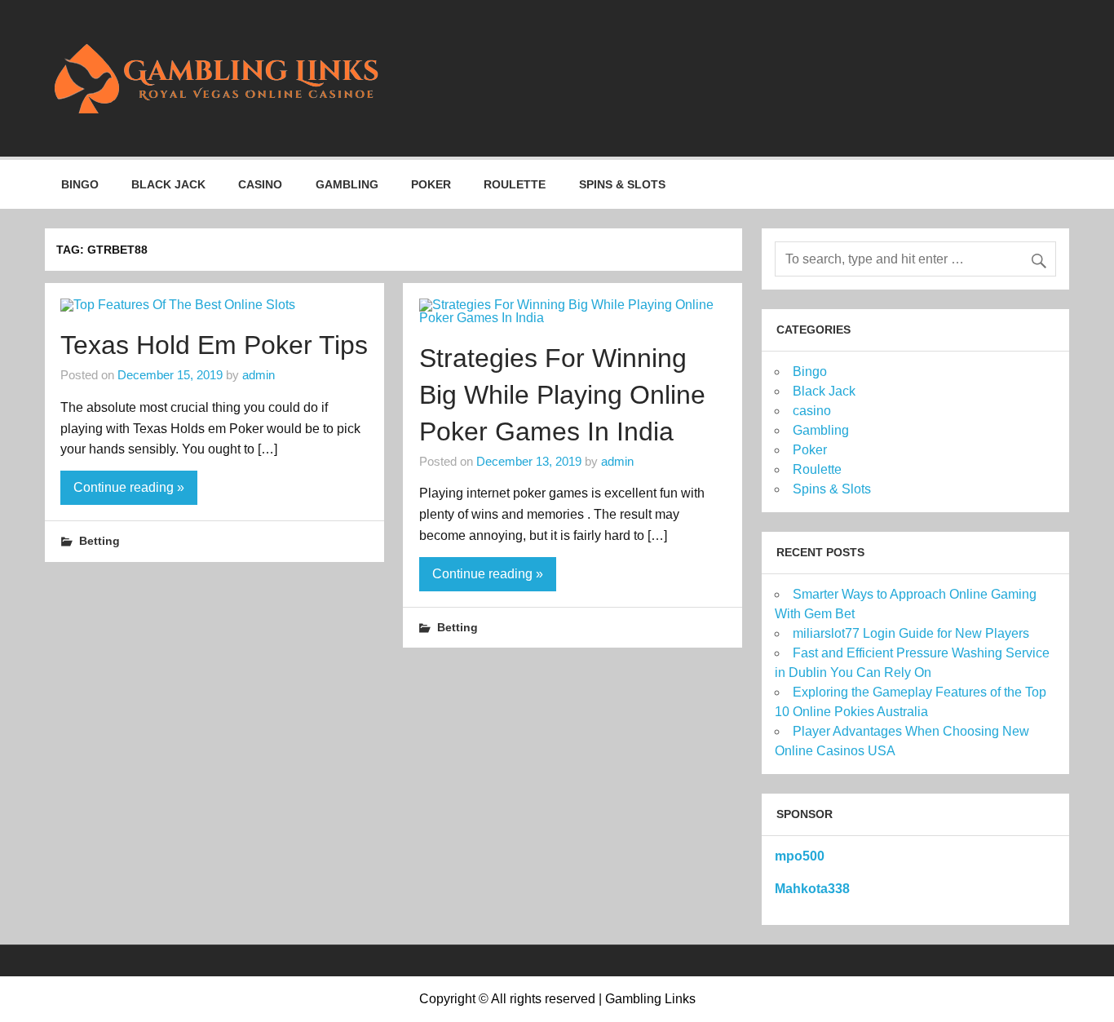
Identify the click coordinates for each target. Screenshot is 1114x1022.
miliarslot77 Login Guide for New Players (911, 633)
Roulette (515, 184)
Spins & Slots (622, 184)
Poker (431, 184)
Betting (99, 540)
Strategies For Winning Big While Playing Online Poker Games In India (562, 394)
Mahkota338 (812, 889)
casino (260, 184)
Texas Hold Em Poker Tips (214, 345)
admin (258, 375)
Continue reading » (128, 487)
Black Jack (168, 184)
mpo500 (799, 856)
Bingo (80, 184)
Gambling (347, 184)
